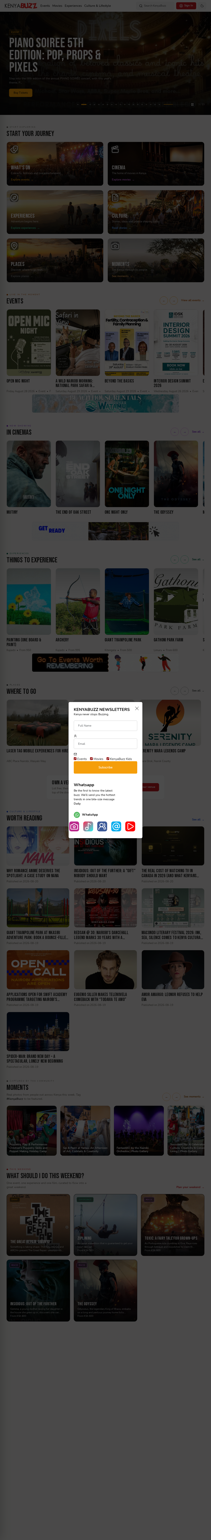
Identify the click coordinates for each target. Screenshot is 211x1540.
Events (81, 759)
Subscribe (105, 767)
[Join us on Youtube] (130, 826)
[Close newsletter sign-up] (135, 708)
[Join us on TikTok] (88, 826)
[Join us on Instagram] (74, 826)
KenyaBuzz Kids (120, 759)
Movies (98, 759)
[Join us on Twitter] (116, 826)
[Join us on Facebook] (102, 826)
